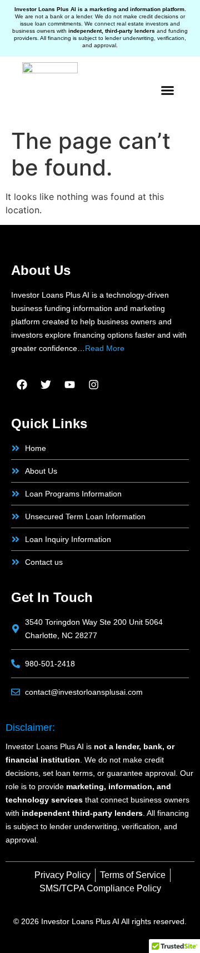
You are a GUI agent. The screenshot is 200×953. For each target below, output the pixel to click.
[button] (167, 90)
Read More (104, 348)
